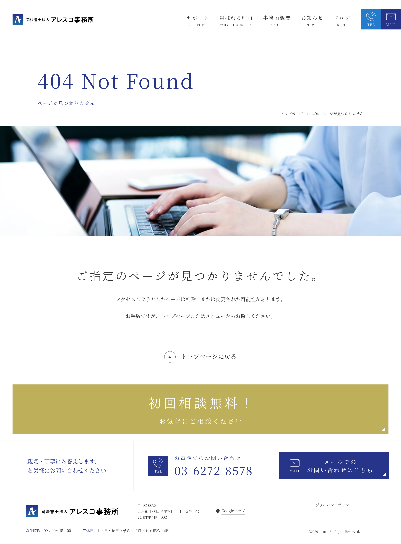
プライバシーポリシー (334, 504)
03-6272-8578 (213, 470)
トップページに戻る (209, 356)
